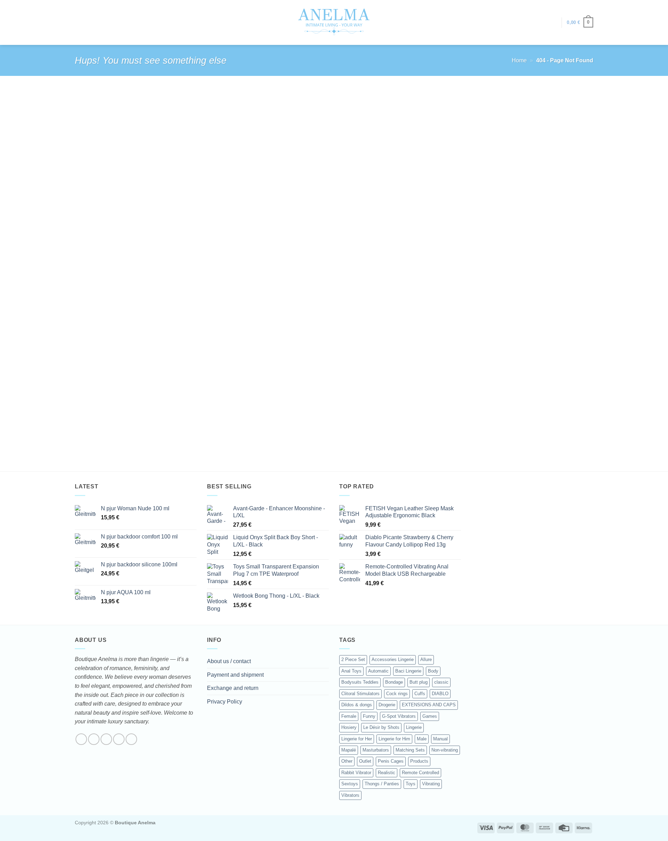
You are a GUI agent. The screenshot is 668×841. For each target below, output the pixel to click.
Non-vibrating (444, 750)
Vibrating (431, 783)
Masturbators (376, 750)
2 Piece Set (353, 659)
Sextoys (349, 783)
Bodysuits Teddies (360, 682)
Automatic (378, 671)
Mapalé (348, 750)
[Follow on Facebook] (81, 739)
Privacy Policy (224, 702)
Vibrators (350, 795)
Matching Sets (410, 750)
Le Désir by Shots (381, 727)
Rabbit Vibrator (356, 772)
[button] (552, 22)
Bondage (394, 682)
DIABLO (440, 693)
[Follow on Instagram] (94, 739)
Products (419, 761)
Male (422, 738)
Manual (440, 738)
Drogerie (387, 704)
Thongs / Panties (382, 783)
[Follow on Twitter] (106, 739)
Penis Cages (391, 761)
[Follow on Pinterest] (131, 739)
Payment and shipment (235, 675)
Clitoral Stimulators (360, 693)
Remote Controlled (420, 772)
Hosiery (349, 727)
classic (441, 682)
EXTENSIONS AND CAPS (429, 704)
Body (433, 671)
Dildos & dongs (356, 704)
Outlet (365, 761)
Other (346, 761)
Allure (426, 659)
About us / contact (229, 661)
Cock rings (397, 693)
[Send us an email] (119, 739)
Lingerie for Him (394, 738)
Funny (369, 716)
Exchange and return (233, 688)
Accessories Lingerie (393, 659)
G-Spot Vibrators (399, 716)
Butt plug (418, 682)
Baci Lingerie (408, 671)
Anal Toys (351, 671)
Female (348, 716)
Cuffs (419, 693)
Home (519, 60)
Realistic (386, 772)
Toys (410, 783)
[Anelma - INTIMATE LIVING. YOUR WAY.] (334, 22)
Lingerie (414, 727)
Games (429, 716)
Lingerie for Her (356, 738)
